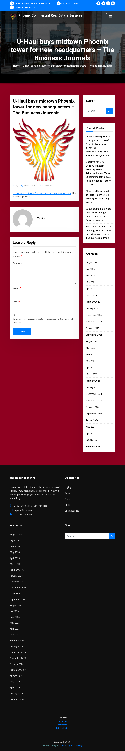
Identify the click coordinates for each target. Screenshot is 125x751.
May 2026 (91, 282)
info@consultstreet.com (26, 7)
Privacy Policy (62, 728)
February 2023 (93, 446)
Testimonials (62, 724)
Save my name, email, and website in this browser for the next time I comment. (43, 320)
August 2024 (92, 420)
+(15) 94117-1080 (23, 514)
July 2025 (90, 347)
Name (17, 288)
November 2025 (94, 321)
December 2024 (94, 393)
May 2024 (91, 426)
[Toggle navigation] (110, 16)
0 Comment (47, 185)
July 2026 (90, 268)
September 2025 (94, 334)
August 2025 (92, 341)
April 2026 (91, 288)
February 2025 (93, 380)
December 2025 (94, 314)
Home (16, 65)
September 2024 (94, 413)
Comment (18, 263)
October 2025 (92, 328)
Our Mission (62, 721)
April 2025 (91, 367)
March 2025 (92, 374)
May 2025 (91, 361)
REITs (67, 504)
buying (68, 487)
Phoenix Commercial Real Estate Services (50, 15)
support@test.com (23, 510)
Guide (67, 492)
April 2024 (91, 433)
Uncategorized (72, 510)
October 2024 (92, 407)
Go (109, 110)
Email (16, 301)
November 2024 (94, 400)
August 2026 (92, 262)
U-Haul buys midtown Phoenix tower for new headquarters (42, 192)
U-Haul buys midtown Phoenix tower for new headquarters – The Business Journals (67, 65)
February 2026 (93, 301)
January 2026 (92, 308)
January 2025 (92, 387)
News (67, 498)
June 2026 (91, 275)
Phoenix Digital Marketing (70, 745)
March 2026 (92, 295)
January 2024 (92, 439)
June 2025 (91, 354)
